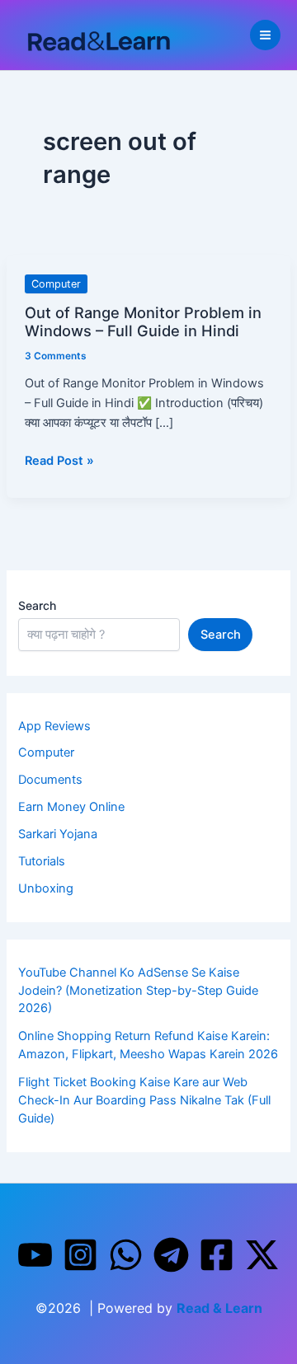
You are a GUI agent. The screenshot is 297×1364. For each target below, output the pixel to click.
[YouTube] (35, 1255)
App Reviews (54, 726)
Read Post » (59, 461)
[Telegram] (171, 1255)
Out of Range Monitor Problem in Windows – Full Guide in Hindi (143, 321)
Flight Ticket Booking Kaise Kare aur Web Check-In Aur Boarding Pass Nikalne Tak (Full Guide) (144, 1100)
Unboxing (45, 888)
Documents (50, 779)
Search (37, 605)
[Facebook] (216, 1255)
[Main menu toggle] (265, 35)
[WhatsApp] (126, 1255)
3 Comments (56, 356)
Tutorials (41, 861)
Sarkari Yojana (57, 834)
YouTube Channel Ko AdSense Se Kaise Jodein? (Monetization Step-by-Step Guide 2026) (138, 990)
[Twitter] (262, 1255)
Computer (56, 284)
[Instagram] (80, 1255)
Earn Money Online (71, 806)
